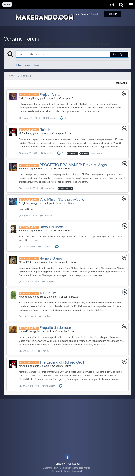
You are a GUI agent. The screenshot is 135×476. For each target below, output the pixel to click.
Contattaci (74, 463)
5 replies (46, 316)
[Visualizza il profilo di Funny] (13, 167)
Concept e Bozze (68, 98)
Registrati (113, 13)
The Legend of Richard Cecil (62, 362)
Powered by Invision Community (67, 470)
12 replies (46, 246)
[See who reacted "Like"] (61, 117)
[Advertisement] (67, 31)
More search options (28, 65)
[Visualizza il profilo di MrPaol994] (13, 260)
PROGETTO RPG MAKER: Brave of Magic (73, 164)
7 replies (47, 215)
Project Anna (50, 94)
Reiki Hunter (49, 129)
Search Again (118, 54)
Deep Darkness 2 (53, 226)
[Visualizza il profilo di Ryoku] (13, 229)
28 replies (50, 385)
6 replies (45, 350)
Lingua (59, 463)
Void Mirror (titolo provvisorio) (62, 199)
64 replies (48, 153)
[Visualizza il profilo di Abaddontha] (13, 295)
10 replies (48, 188)
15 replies (50, 281)
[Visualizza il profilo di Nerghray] (13, 201)
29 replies (51, 118)
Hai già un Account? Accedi (84, 13)
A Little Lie (48, 292)
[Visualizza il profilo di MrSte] (13, 132)
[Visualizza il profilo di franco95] (13, 329)
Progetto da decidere (56, 327)
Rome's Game (51, 258)
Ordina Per (121, 83)
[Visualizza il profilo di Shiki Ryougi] (13, 96)
